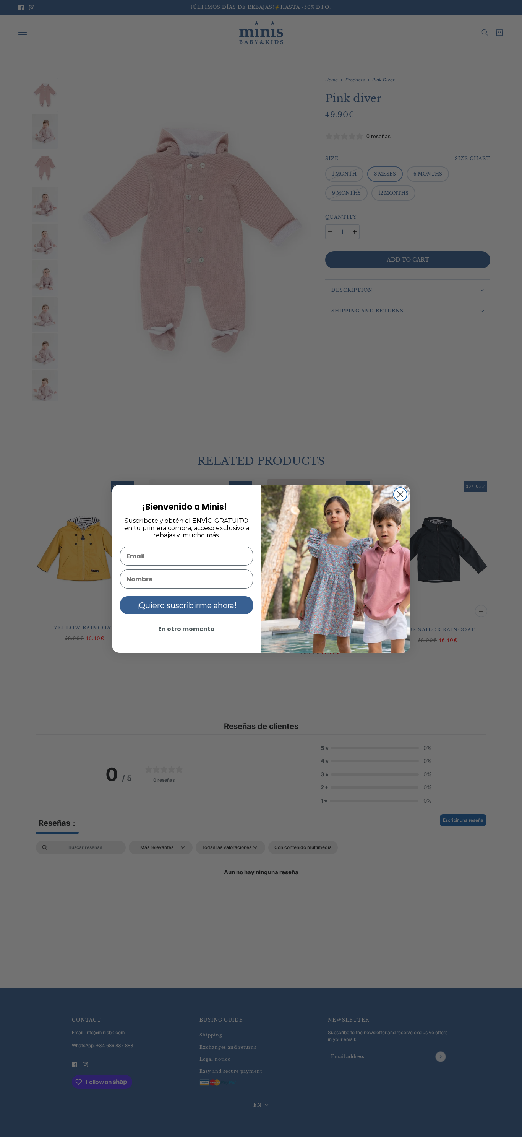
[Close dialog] (400, 494)
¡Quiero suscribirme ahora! (187, 605)
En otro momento (186, 629)
